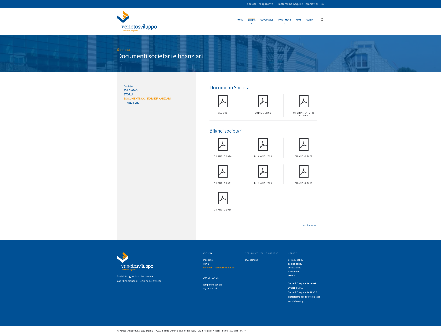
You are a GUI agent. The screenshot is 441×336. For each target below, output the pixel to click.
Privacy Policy (295, 259)
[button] (251, 21)
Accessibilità (294, 267)
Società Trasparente (260, 3)
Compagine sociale (212, 284)
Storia (128, 94)
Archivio (133, 102)
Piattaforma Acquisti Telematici (297, 3)
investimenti (251, 260)
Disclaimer (293, 271)
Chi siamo (130, 90)
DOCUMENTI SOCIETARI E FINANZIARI (147, 98)
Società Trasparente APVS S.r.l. (304, 292)
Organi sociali (210, 288)
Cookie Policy (295, 263)
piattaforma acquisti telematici (304, 297)
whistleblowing (296, 301)
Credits (291, 275)
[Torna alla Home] (137, 21)
